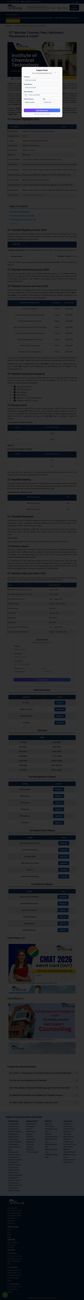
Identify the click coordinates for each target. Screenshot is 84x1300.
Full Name (27, 77)
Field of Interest (28, 99)
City (44, 99)
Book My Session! (42, 110)
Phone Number (28, 91)
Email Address (28, 84)
